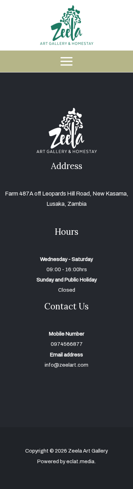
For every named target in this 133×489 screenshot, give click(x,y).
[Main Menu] (66, 61)
